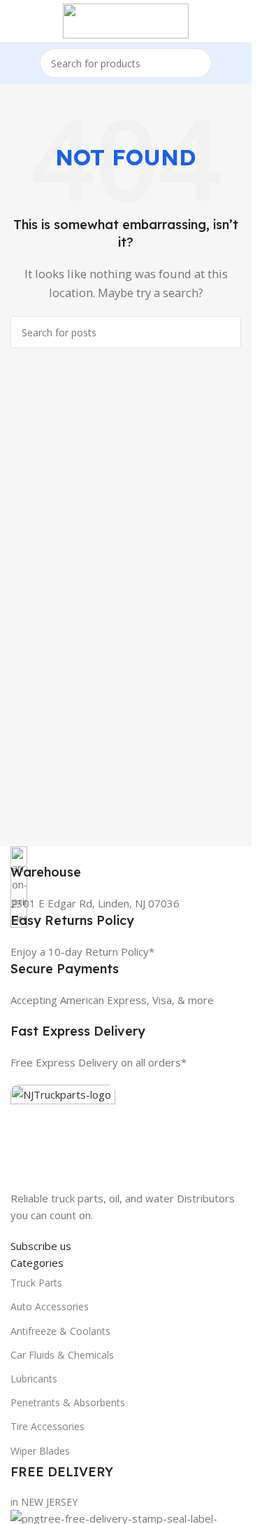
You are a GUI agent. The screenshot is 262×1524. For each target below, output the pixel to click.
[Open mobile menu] (16, 21)
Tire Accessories (47, 1426)
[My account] (235, 21)
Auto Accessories (49, 1306)
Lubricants (33, 1378)
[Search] (197, 63)
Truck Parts (36, 1282)
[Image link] (62, 1136)
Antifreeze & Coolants (60, 1331)
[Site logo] (126, 20)
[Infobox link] (125, 863)
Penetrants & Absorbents (67, 1402)
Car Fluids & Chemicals (62, 1354)
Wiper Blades (40, 1450)
